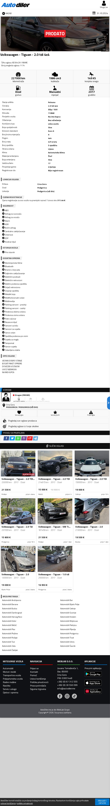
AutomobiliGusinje (68, 612)
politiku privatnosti (25, 803)
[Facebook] (59, 696)
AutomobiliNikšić (9, 625)
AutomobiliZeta (8, 645)
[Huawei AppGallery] (93, 691)
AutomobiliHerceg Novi (12, 616)
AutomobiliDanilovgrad (12, 612)
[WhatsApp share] (18, 438)
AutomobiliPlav (8, 629)
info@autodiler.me (66, 688)
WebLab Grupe (63, 709)
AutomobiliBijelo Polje (69, 604)
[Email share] (30, 438)
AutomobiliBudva (9, 608)
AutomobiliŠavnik (67, 645)
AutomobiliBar (66, 600)
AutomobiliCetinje (68, 608)
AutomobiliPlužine (10, 633)
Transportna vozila (12, 675)
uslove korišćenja (8, 803)
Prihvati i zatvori (102, 802)
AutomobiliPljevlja (68, 629)
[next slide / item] (107, 34)
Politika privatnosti (39, 682)
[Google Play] (93, 674)
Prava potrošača (38, 685)
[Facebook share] (6, 438)
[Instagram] (67, 696)
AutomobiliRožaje (9, 637)
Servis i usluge (10, 689)
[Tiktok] (74, 696)
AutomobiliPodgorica (69, 633)
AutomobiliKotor (9, 620)
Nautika (6, 685)
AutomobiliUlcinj (67, 641)
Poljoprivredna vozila (13, 678)
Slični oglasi (56, 446)
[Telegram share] (35, 438)
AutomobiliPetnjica (68, 625)
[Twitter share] (12, 438)
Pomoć (33, 675)
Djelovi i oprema (10, 692)
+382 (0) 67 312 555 (67, 681)
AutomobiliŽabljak (10, 650)
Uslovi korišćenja (38, 678)
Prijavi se (34, 668)
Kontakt (34, 672)
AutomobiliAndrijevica (11, 600)
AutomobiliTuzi (8, 641)
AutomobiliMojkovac (69, 620)
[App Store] (93, 683)
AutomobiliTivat (67, 637)
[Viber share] (24, 438)
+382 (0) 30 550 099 (67, 685)
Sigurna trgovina (38, 689)
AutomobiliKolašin (68, 616)
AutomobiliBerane (10, 604)
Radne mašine (9, 682)
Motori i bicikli (9, 672)
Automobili (8, 668)
